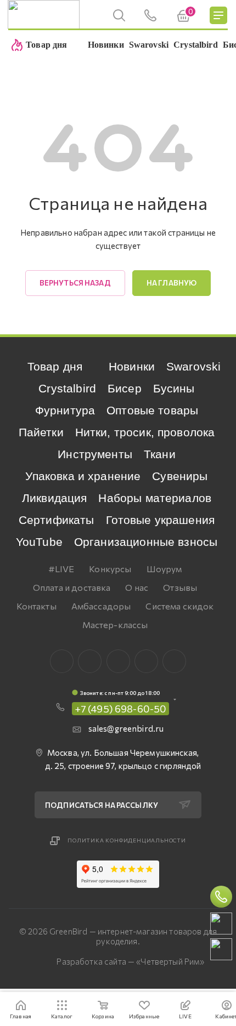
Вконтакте (62, 661)
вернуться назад (75, 282)
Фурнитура (65, 410)
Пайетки (41, 432)
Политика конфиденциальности (127, 840)
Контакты (36, 606)
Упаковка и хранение (83, 476)
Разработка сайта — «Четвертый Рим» (130, 961)
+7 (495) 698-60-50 (121, 709)
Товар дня (54, 366)
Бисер (125, 388)
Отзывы (180, 587)
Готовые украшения (160, 520)
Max (90, 661)
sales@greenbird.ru (126, 728)
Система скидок (179, 606)
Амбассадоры (101, 606)
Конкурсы (110, 568)
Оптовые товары (152, 410)
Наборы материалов (154, 498)
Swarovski (193, 366)
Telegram (118, 661)
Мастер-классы (115, 624)
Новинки (132, 366)
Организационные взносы (145, 541)
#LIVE (61, 568)
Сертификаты (56, 520)
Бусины (174, 388)
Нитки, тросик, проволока (145, 432)
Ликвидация (54, 498)
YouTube (39, 541)
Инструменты (95, 454)
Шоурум (164, 568)
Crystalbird (67, 388)
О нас (136, 587)
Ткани (160, 454)
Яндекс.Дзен (174, 661)
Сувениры (179, 476)
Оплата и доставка (72, 587)
